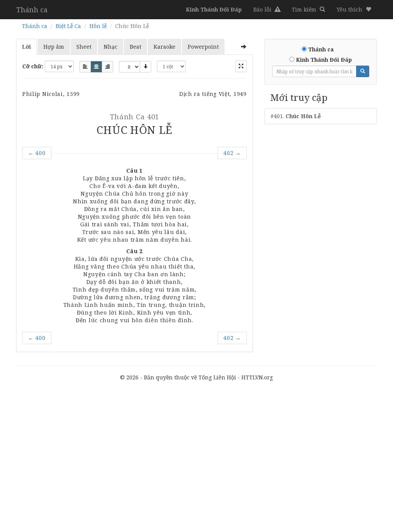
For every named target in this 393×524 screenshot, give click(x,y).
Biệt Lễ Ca (68, 26)
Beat (135, 46)
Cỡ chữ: (32, 66)
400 (37, 153)
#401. (296, 116)
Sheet (83, 46)
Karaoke (164, 46)
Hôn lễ (98, 26)
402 (232, 153)
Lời (26, 46)
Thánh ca (32, 9)
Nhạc (110, 46)
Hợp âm (53, 46)
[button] (354, 9)
